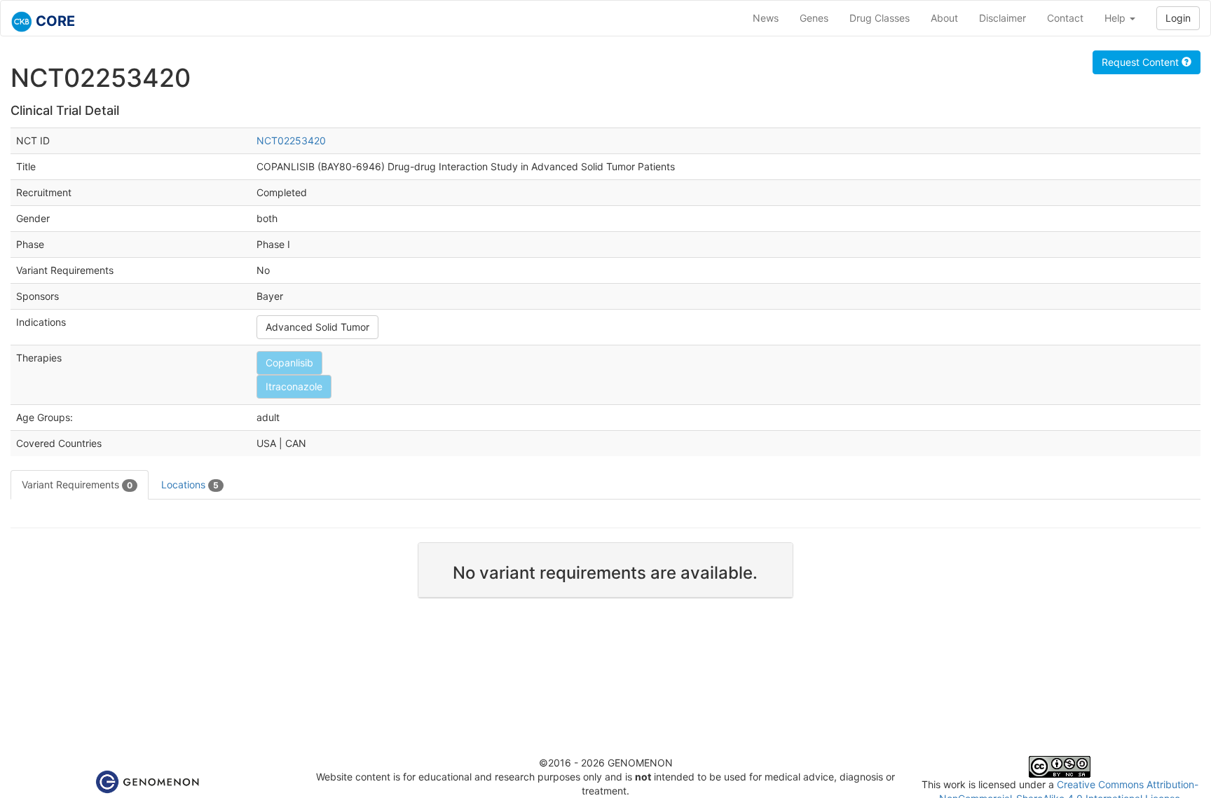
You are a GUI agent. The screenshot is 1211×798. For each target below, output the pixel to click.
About (944, 18)
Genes (814, 18)
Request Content (1142, 62)
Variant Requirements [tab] (77, 484)
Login (1178, 18)
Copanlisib (289, 363)
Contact (1065, 18)
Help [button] (1116, 18)
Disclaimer (1002, 18)
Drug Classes (879, 18)
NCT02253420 (291, 140)
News (766, 18)
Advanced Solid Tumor (317, 327)
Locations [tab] (190, 484)
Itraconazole (294, 386)
